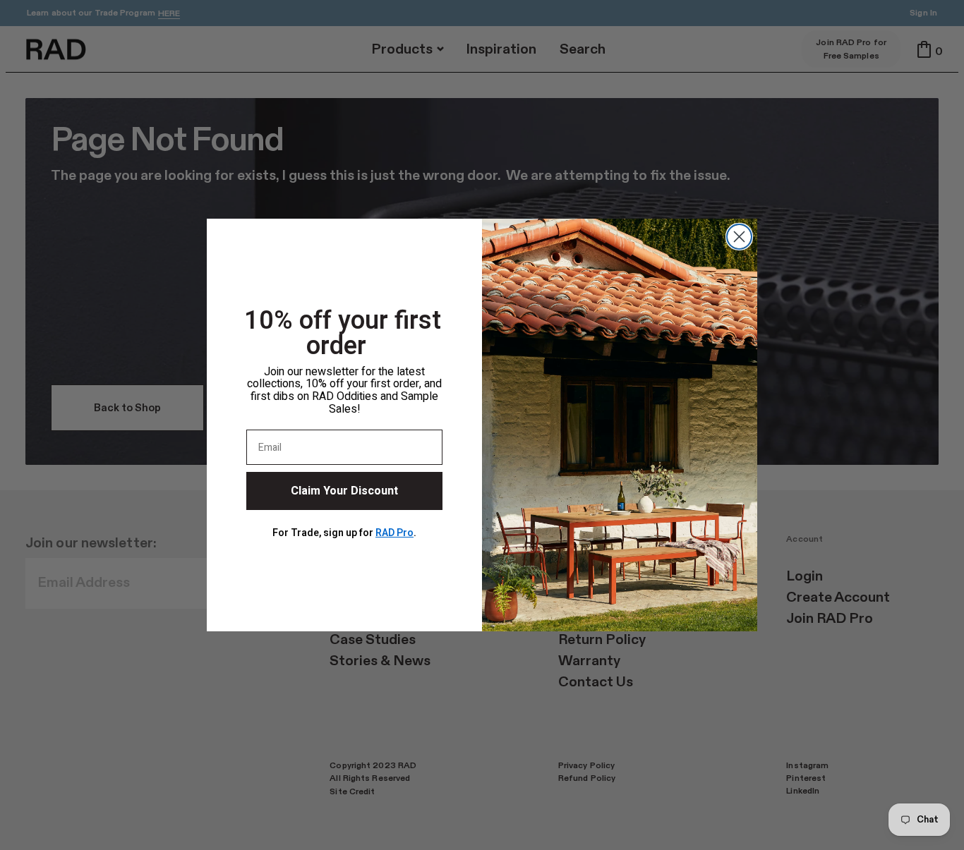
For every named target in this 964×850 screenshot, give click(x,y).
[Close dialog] (739, 236)
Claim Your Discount (344, 490)
